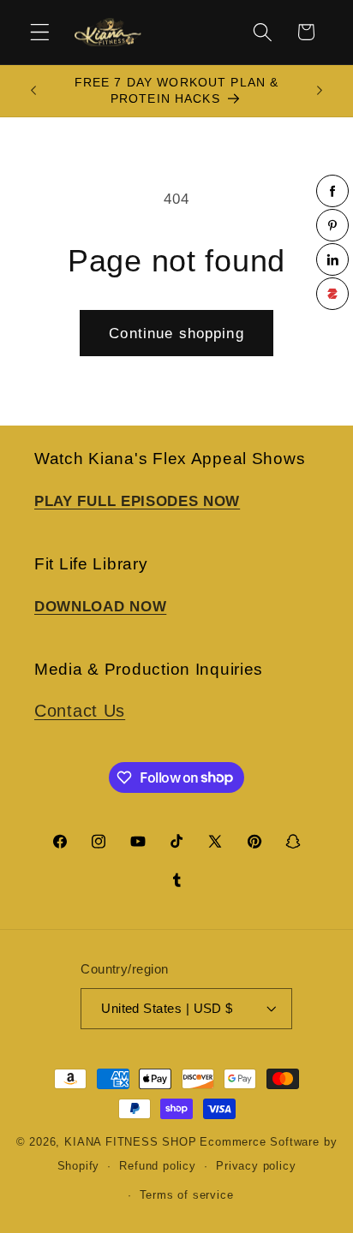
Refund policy (157, 1166)
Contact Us (79, 710)
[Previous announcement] (33, 91)
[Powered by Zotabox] (332, 293)
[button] (40, 32)
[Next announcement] (319, 91)
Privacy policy (256, 1166)
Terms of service (187, 1195)
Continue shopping (176, 333)
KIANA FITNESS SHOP (130, 1142)
